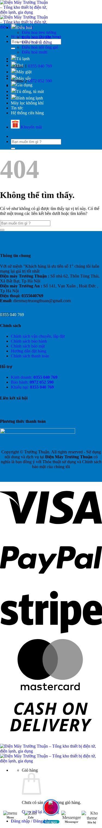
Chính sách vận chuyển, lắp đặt (38, 336)
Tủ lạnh (23, 58)
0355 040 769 (40, 66)
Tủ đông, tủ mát (30, 91)
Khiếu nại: (32, 387)
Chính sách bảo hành (29, 341)
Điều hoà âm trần (36, 37)
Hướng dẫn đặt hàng (28, 351)
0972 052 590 (40, 80)
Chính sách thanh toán (30, 356)
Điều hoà (24, 27)
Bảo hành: (32, 382)
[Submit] (13, 48)
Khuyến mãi (31, 127)
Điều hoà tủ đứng (37, 42)
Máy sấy (23, 78)
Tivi (19, 65)
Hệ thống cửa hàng (27, 112)
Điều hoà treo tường (39, 32)
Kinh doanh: (34, 377)
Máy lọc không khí (27, 103)
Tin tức (17, 108)
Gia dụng (24, 85)
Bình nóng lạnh (29, 98)
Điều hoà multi (34, 52)
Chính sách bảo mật (28, 346)
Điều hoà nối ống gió (40, 47)
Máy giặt (24, 71)
